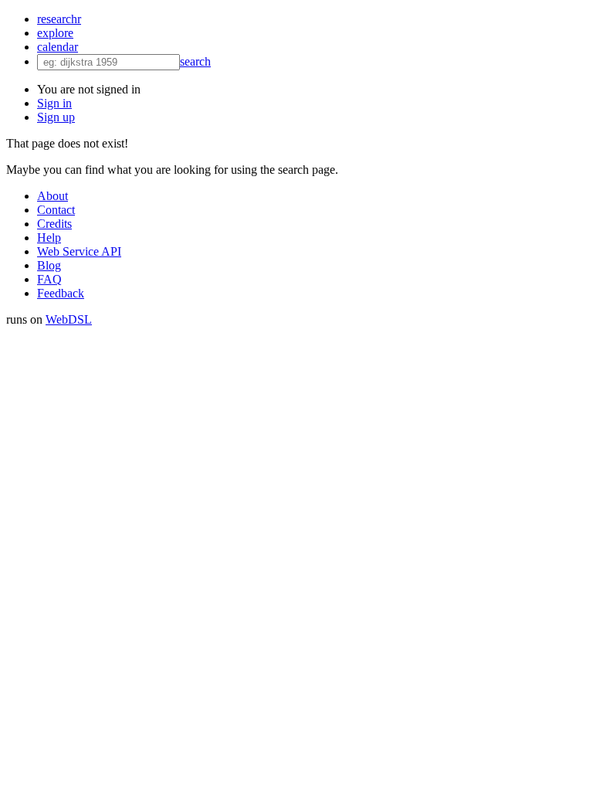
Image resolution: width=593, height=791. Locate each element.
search (195, 61)
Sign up (56, 117)
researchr (59, 18)
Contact (56, 209)
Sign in (54, 103)
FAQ (49, 279)
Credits (54, 223)
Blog (49, 265)
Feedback (60, 293)
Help (49, 237)
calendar (57, 46)
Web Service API (79, 251)
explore (55, 32)
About (52, 195)
